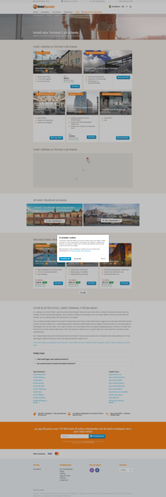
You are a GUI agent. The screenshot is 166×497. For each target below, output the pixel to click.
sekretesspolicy (76, 250)
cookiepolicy (87, 250)
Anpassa (103, 258)
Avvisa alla (77, 259)
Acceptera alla (65, 259)
